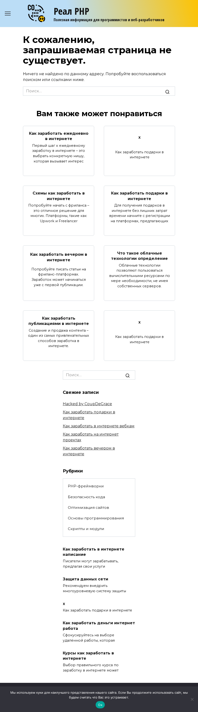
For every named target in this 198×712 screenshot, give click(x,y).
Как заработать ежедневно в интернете (58, 136)
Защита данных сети (85, 579)
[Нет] (192, 699)
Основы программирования (96, 518)
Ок (100, 705)
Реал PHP (71, 11)
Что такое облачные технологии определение (139, 256)
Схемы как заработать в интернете (59, 196)
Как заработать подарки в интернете (139, 196)
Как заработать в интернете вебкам (98, 426)
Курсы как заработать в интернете (88, 655)
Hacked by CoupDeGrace (87, 404)
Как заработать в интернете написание (93, 552)
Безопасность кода (86, 497)
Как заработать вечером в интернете (58, 257)
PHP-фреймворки (86, 486)
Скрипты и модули (86, 528)
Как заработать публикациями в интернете (58, 321)
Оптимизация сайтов (88, 507)
